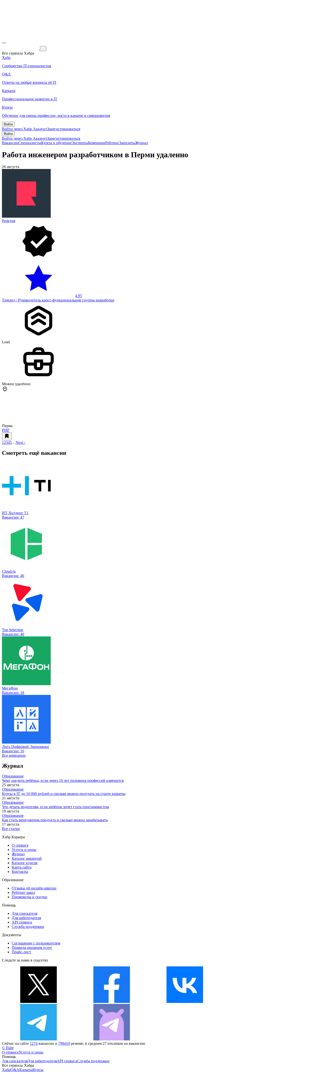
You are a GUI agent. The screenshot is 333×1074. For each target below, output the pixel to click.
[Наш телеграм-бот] (111, 1039)
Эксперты (79, 143)
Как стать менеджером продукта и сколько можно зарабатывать (55, 820)
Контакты (20, 871)
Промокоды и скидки (29, 897)
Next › (20, 442)
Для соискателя (24, 913)
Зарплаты (127, 143)
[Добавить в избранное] (7, 436)
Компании (96, 143)
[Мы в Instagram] (257, 1001)
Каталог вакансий (27, 858)
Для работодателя (26, 918)
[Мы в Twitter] (38, 1001)
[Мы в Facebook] (111, 1001)
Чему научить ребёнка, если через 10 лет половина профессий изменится (63, 780)
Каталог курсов (25, 863)
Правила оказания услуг (32, 947)
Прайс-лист (21, 952)
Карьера (26, 1070)
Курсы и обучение (56, 143)
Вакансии (10, 143)
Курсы (38, 1070)
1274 (34, 1043)
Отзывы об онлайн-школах (34, 888)
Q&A (14, 1070)
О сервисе (20, 845)
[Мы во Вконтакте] (184, 1001)
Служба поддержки (28, 927)
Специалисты (29, 143)
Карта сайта (21, 867)
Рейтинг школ (23, 892)
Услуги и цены (24, 850)
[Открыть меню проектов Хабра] (4, 43)
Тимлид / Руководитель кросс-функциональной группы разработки (58, 300)
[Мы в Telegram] (38, 1039)
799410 (64, 1043)
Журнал (141, 143)
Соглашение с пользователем (36, 943)
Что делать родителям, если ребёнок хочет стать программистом (55, 807)
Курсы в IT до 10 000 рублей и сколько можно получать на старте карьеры (64, 794)
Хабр (6, 1070)
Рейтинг (112, 143)
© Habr (8, 1048)
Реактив (8, 221)
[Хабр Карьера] (21, 48)
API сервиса (22, 922)
